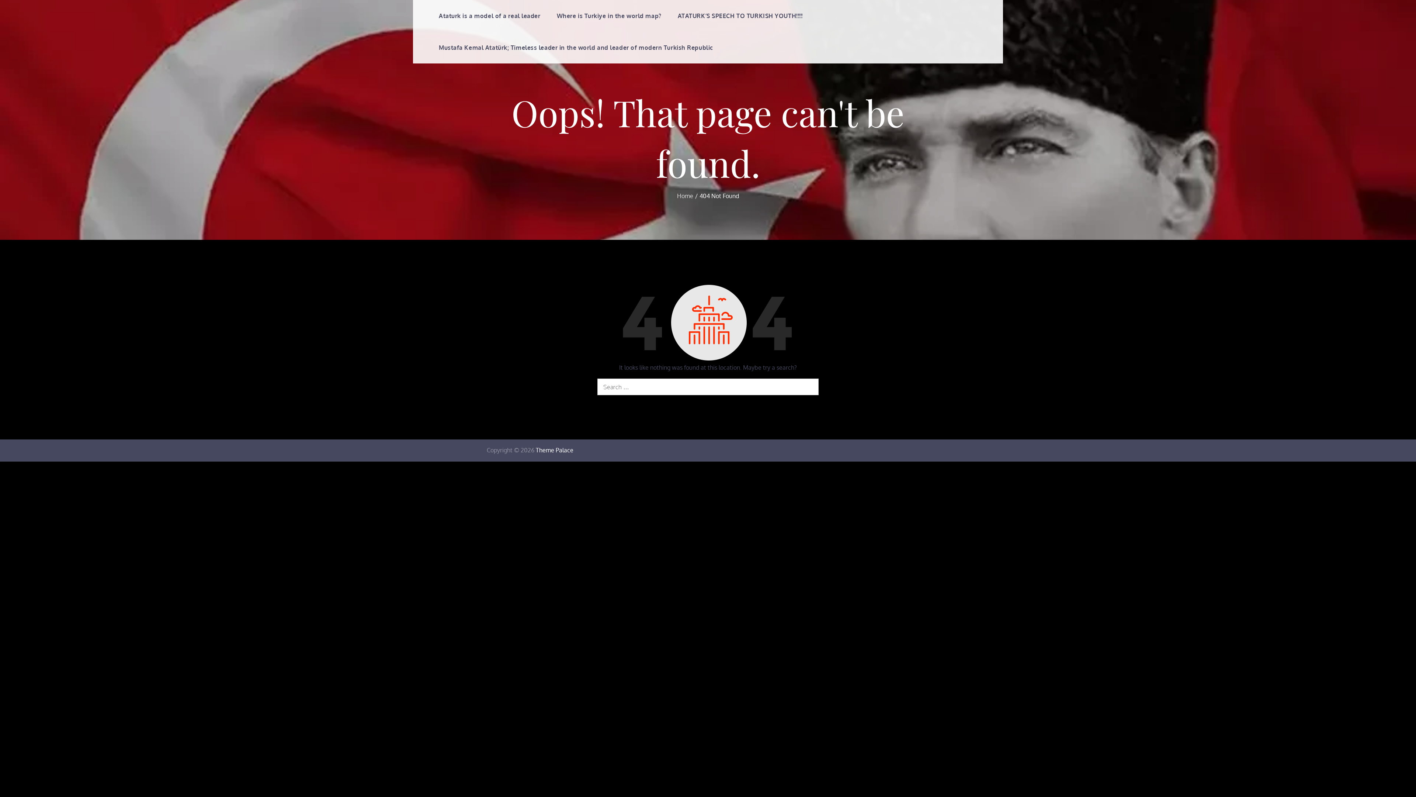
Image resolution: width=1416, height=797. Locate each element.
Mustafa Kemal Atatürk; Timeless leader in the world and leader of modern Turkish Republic (576, 47)
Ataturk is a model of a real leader (490, 16)
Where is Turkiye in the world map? (609, 16)
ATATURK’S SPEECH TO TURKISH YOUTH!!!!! (740, 16)
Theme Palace (554, 450)
